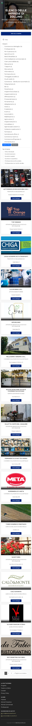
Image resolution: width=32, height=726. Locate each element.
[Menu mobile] (29, 3)
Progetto (3, 685)
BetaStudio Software (20, 722)
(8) (11, 61)
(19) (13, 46)
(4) (9, 71)
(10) (10, 51)
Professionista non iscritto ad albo (14, 163)
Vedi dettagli (16, 198)
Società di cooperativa (11, 158)
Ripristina (14, 145)
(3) (11, 76)
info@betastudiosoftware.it (9, 713)
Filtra (6, 39)
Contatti (3, 690)
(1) (7, 106)
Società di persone (10, 154)
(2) (8, 89)
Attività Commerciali (7, 704)
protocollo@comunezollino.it (10, 715)
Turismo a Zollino (6, 688)
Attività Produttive (6, 702)
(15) (9, 49)
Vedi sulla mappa (16, 33)
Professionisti (5, 707)
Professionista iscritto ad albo (13, 161)
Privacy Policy (5, 693)
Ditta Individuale (9, 151)
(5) (8, 64)
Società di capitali (10, 156)
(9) (10, 56)
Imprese (3, 699)
